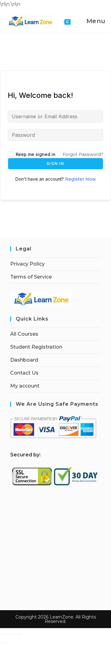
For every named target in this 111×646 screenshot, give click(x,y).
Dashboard (24, 360)
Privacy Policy (27, 264)
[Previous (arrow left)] (2, 643)
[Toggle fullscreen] (8, 634)
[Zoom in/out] (2, 634)
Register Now (80, 179)
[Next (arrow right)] (8, 643)
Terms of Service (31, 277)
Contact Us (24, 373)
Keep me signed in (36, 154)
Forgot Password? (83, 154)
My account (24, 386)
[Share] (13, 634)
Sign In (55, 163)
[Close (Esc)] (19, 634)
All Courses (24, 334)
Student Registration (36, 347)
